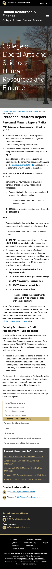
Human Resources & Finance (15, 513)
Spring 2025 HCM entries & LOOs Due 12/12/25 (25, 479)
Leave (7, 428)
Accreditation (31, 546)
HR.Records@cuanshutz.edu (15, 321)
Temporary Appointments (15, 415)
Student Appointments (14, 411)
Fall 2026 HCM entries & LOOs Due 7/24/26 (23, 456)
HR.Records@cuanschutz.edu (21, 165)
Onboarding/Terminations (16, 423)
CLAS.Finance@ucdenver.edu (27, 497)
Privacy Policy (30, 543)
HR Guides (9, 433)
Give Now (35, 549)
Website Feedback (34, 540)
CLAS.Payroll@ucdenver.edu (22, 492)
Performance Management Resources (22, 438)
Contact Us (14, 540)
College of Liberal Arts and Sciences (23, 20)
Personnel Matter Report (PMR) (18, 419)
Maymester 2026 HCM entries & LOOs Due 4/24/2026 (23, 469)
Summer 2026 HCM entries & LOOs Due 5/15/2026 (21, 462)
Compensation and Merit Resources (21, 443)
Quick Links (44, 3)
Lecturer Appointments (14, 407)
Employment (18, 549)
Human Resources (14, 111)
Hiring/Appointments (29, 111)
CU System (12, 543)
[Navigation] (47, 16)
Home (5, 111)
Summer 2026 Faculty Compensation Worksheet (25, 475)
